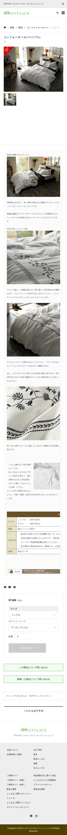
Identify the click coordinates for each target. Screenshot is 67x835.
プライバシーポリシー (43, 785)
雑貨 (35, 763)
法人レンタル (39, 768)
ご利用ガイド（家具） (16, 785)
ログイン (33, 696)
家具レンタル (39, 759)
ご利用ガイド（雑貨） (16, 780)
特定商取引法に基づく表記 (45, 775)
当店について (12, 750)
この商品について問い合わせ (33, 667)
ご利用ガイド (12, 775)
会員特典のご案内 (14, 754)
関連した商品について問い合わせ (33, 679)
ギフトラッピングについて (18, 807)
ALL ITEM (38, 750)
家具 (35, 754)
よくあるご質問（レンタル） (19, 803)
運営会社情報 (39, 789)
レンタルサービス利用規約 (45, 780)
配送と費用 (11, 789)
